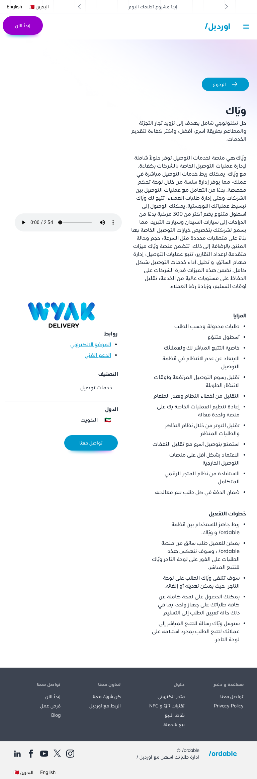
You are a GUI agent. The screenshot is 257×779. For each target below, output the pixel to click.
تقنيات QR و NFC (167, 705)
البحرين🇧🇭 (39, 6)
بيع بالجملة (174, 724)
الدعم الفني (98, 355)
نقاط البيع (175, 715)
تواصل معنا (91, 443)
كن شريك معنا (107, 696)
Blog (56, 715)
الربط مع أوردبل (105, 705)
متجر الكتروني (171, 696)
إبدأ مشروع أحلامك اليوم (152, 6)
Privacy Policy (229, 705)
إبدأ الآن (22, 25)
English (14, 6)
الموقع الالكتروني (90, 344)
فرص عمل (50, 705)
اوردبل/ (217, 26)
